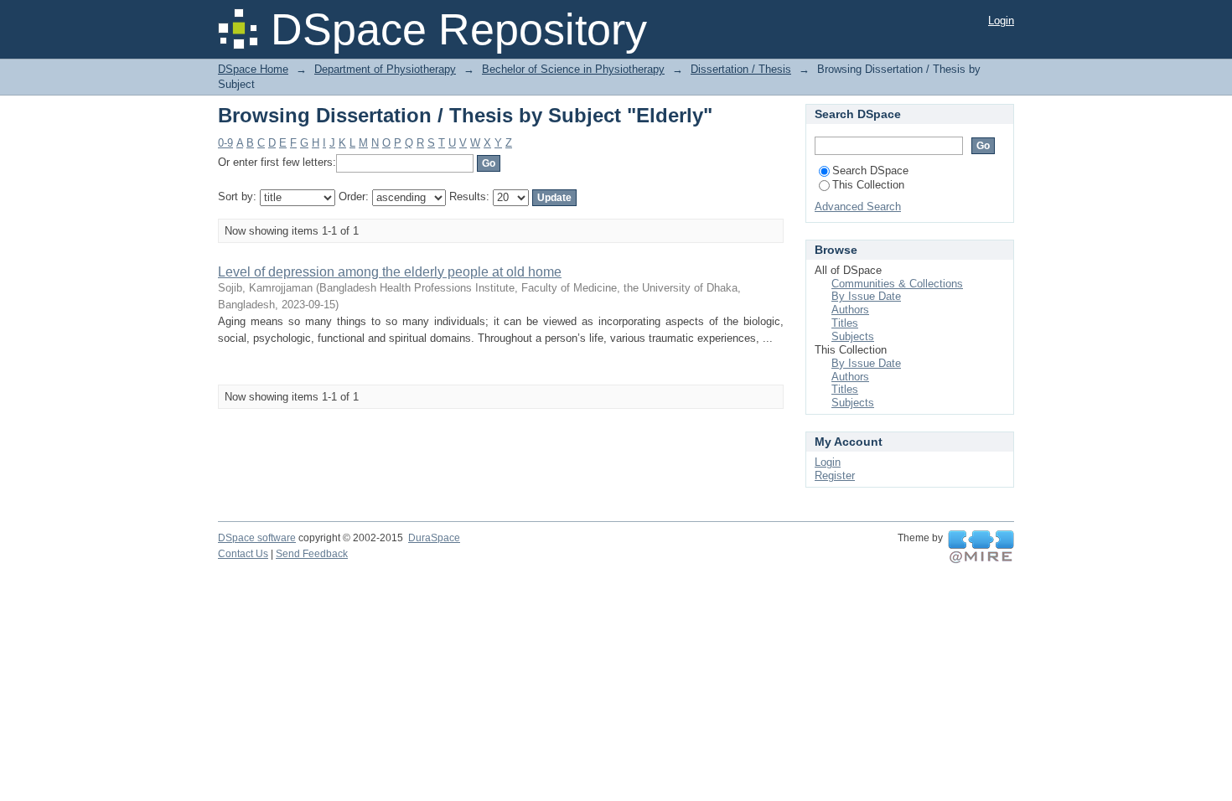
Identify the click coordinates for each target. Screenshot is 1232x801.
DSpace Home (253, 69)
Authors (850, 309)
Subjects (852, 336)
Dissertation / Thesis (741, 69)
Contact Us (243, 554)
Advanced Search (858, 206)
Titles (844, 323)
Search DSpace (870, 170)
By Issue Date (866, 296)
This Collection (868, 184)
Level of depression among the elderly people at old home (390, 272)
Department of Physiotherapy (385, 69)
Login (1001, 20)
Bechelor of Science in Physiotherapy (573, 69)
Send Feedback (312, 554)
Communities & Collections (897, 283)
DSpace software (257, 538)
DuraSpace (434, 538)
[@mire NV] (981, 547)
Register (835, 475)
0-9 (225, 143)
